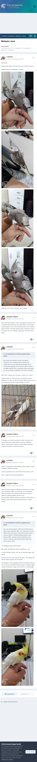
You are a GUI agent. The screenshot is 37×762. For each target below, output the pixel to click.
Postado (15, 59)
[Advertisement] (18, 23)
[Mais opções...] (33, 58)
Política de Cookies (7, 759)
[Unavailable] (17, 100)
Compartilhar (10, 694)
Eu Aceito (31, 752)
